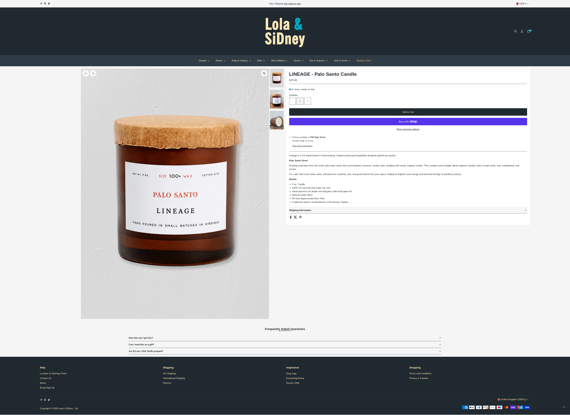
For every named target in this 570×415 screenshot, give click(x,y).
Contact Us (46, 378)
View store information (302, 146)
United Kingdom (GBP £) (513, 399)
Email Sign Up (47, 387)
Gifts (260, 60)
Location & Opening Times (53, 373)
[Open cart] (528, 31)
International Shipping (174, 378)
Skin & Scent (341, 60)
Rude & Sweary (240, 60)
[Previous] (85, 73)
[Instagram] (45, 3)
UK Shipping (169, 373)
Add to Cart (408, 112)
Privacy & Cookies (418, 378)
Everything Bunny (295, 378)
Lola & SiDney (65, 408)
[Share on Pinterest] (300, 218)
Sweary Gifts (293, 383)
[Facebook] (41, 3)
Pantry (219, 60)
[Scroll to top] (564, 407)
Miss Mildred (278, 60)
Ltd (76, 408)
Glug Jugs (291, 373)
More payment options (408, 129)
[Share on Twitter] (296, 218)
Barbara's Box (364, 60)
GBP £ (523, 3)
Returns (167, 383)
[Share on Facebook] (291, 218)
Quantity (293, 95)
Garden (203, 60)
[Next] (93, 73)
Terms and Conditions (420, 373)
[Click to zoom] (264, 73)
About (43, 383)
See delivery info (292, 3)
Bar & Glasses (317, 60)
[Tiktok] (48, 3)
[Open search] (515, 31)
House (297, 60)
